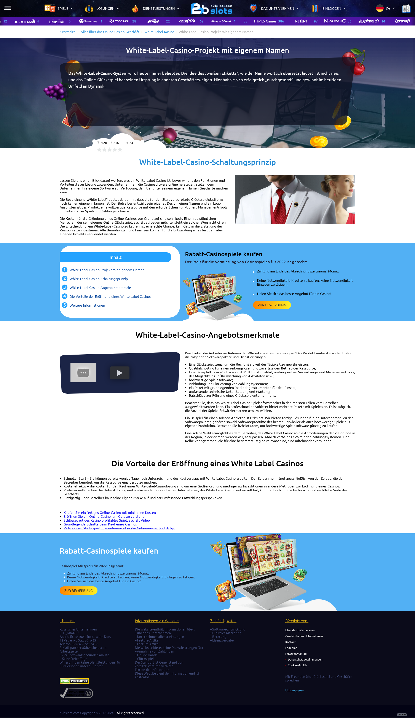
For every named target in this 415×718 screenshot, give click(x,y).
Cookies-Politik (297, 665)
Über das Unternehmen (299, 630)
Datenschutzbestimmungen (305, 659)
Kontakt (290, 641)
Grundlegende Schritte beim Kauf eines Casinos (100, 524)
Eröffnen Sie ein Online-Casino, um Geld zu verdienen (105, 516)
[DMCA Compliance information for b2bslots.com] (76, 697)
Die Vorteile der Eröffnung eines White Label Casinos (110, 296)
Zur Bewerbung (272, 305)
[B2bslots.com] (211, 8)
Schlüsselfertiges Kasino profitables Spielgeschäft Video (107, 520)
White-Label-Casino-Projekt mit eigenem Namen (107, 270)
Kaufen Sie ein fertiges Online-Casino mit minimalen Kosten (110, 512)
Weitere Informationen (87, 305)
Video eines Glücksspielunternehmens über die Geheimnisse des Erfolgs (119, 528)
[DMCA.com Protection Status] (74, 683)
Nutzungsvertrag (296, 653)
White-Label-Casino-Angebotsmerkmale (100, 288)
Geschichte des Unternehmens (304, 636)
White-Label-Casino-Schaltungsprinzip (99, 279)
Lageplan (291, 647)
